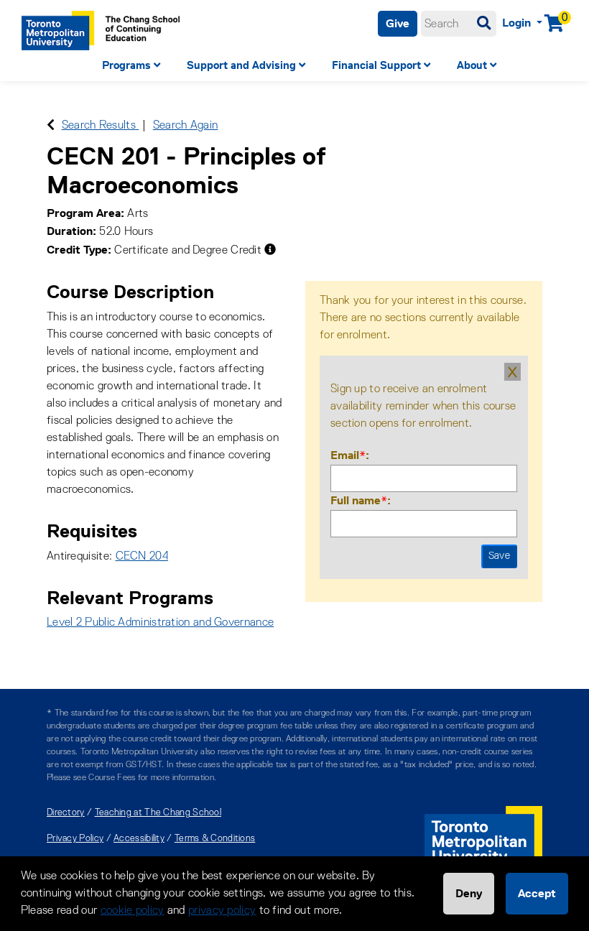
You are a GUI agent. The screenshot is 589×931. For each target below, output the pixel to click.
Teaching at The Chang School (158, 812)
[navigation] (294, 67)
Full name (358, 500)
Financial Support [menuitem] (376, 65)
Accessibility (138, 838)
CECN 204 (142, 556)
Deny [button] (468, 893)
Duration (70, 231)
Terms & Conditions (215, 838)
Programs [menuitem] (126, 65)
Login (518, 22)
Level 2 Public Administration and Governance (160, 623)
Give (397, 23)
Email (348, 455)
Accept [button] (537, 893)
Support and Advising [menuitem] (241, 65)
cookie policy (132, 911)
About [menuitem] (472, 65)
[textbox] (458, 24)
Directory (66, 812)
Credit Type (77, 249)
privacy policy (222, 911)
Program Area (84, 213)
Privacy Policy (75, 838)
